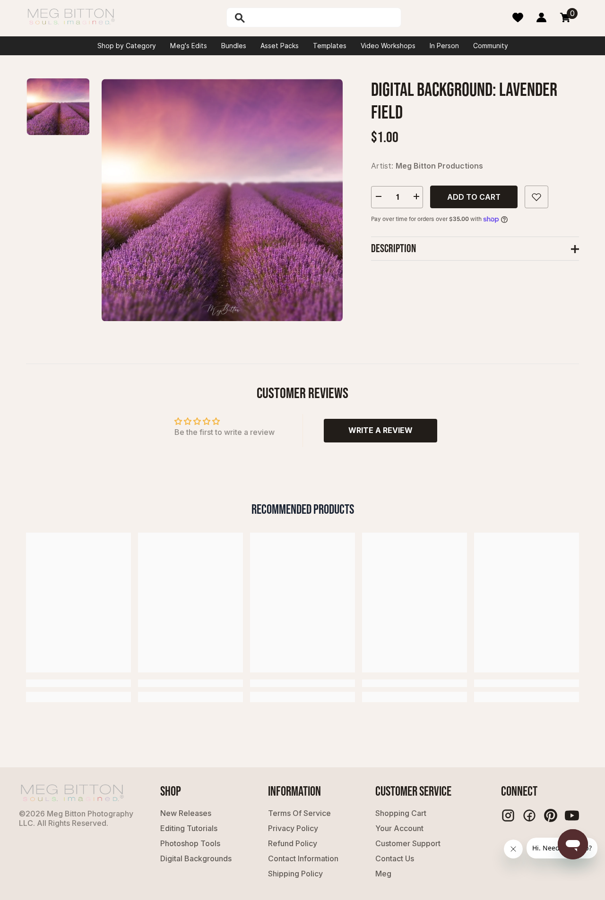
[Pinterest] (551, 815)
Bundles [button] (233, 46)
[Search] (264, 17)
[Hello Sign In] (541, 17)
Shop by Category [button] (126, 46)
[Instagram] (508, 815)
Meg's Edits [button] (188, 46)
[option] (222, 200)
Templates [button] (329, 46)
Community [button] (490, 46)
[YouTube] (572, 815)
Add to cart (474, 197)
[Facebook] (529, 815)
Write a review (380, 430)
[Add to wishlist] (536, 197)
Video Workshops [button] (388, 46)
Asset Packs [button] (279, 46)
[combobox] (323, 17)
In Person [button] (444, 46)
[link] (78, 683)
